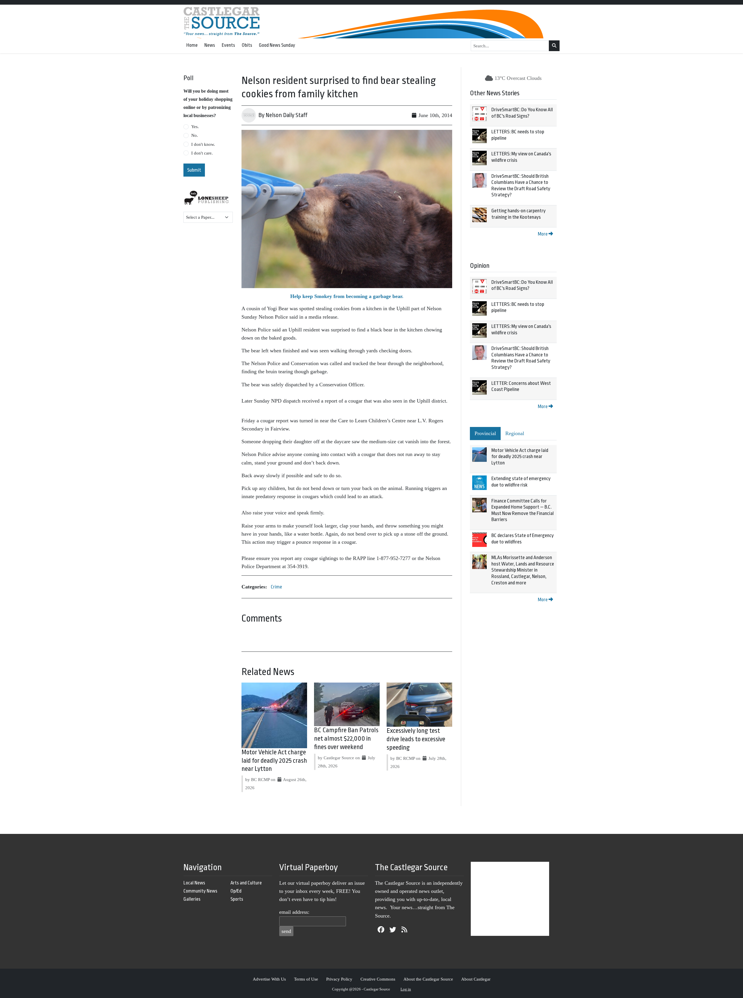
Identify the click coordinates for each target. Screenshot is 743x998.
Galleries (192, 899)
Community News (200, 891)
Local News (194, 883)
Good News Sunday (277, 45)
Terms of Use (306, 979)
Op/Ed (235, 891)
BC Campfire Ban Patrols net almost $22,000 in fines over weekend (346, 738)
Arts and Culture (246, 883)
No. (194, 135)
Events (228, 45)
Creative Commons (377, 979)
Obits (247, 45)
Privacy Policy (339, 979)
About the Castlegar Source (428, 979)
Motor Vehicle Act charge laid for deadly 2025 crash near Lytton (274, 761)
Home (192, 45)
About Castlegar (475, 979)
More (543, 234)
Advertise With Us (269, 979)
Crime (276, 587)
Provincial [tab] (485, 433)
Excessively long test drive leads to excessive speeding (416, 739)
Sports (236, 899)
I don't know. (203, 144)
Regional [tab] (514, 433)
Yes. (195, 126)
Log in (406, 989)
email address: (294, 912)
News (209, 45)
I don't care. (202, 153)
